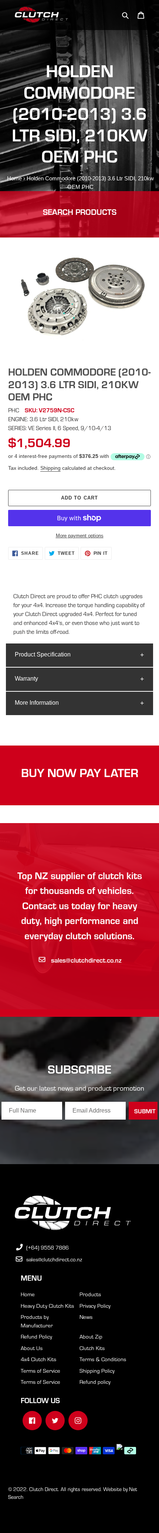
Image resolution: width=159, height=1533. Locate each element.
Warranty (26, 678)
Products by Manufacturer (37, 1321)
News (86, 1316)
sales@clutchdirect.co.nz (86, 959)
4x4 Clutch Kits (38, 1359)
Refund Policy (36, 1336)
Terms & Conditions (103, 1359)
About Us (32, 1348)
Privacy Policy (95, 1305)
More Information (37, 703)
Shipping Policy (97, 1370)
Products (90, 1294)
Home (14, 178)
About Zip (91, 1336)
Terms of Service (40, 1370)
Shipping (50, 468)
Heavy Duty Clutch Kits (47, 1305)
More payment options (80, 535)
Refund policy (95, 1381)
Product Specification (43, 654)
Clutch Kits (92, 1348)
